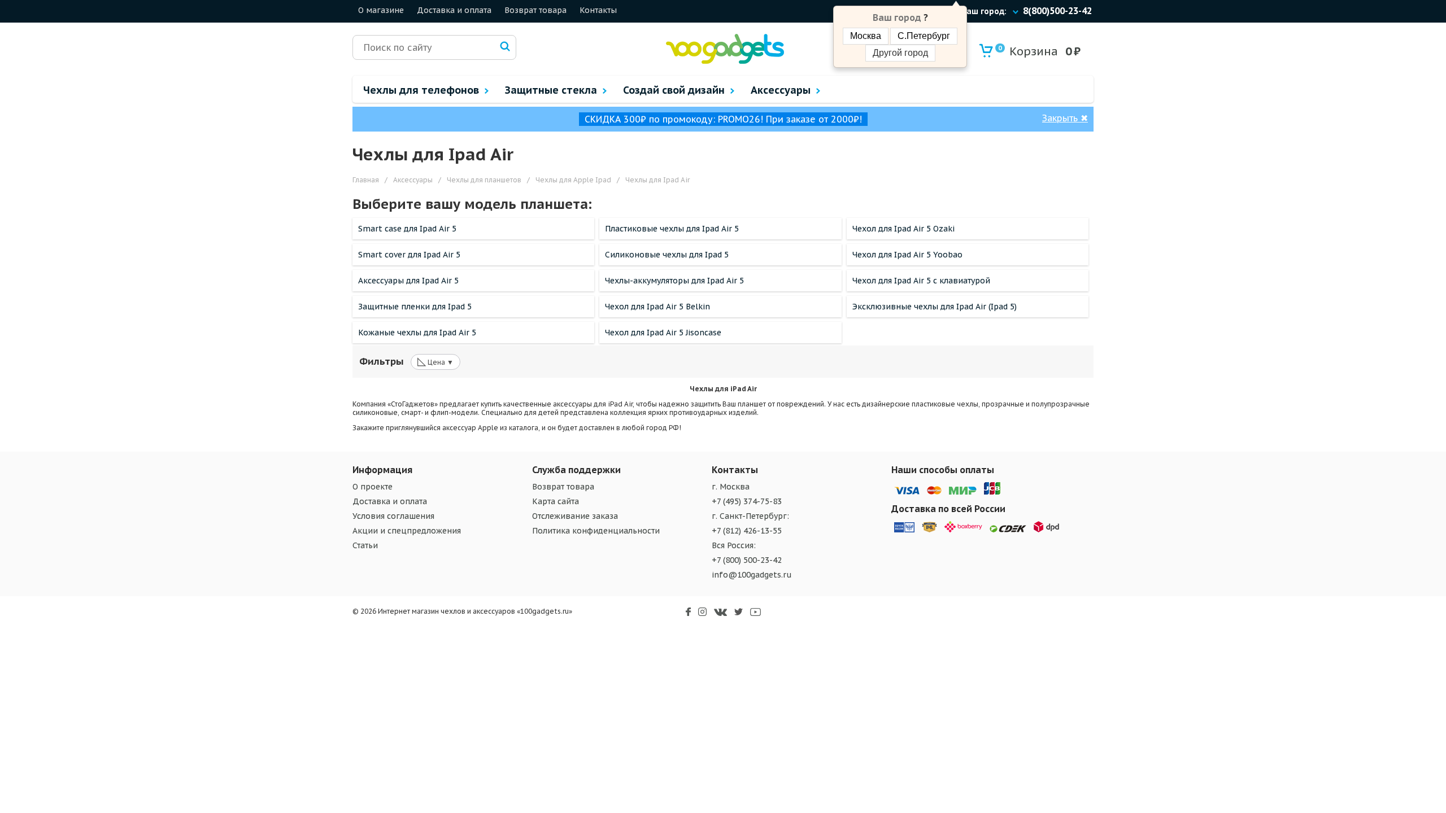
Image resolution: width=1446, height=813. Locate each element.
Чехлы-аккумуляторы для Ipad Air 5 (674, 281)
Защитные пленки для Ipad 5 (415, 306)
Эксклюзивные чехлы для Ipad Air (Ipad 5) (934, 306)
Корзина (1028, 51)
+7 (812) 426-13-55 (747, 531)
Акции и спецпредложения (406, 531)
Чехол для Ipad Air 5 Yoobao (907, 255)
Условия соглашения (393, 516)
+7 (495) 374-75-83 (747, 501)
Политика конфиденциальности (596, 531)
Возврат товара (535, 10)
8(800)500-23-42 (1057, 10)
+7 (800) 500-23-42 (747, 560)
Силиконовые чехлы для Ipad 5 (667, 255)
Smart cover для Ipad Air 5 (409, 255)
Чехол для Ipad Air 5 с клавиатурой (921, 281)
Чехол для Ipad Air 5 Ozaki (903, 229)
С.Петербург (924, 36)
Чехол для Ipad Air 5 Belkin (657, 306)
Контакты (598, 10)
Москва (865, 36)
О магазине (381, 10)
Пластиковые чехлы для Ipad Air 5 (672, 229)
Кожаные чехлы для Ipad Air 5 (417, 332)
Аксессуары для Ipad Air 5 (408, 281)
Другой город (900, 53)
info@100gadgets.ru (752, 575)
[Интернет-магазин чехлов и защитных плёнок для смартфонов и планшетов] (725, 61)
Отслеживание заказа (575, 516)
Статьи (365, 545)
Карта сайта (555, 501)
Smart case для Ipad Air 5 (407, 229)
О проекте (372, 487)
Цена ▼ (435, 361)
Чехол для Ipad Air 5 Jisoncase (663, 332)
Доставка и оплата (454, 10)
